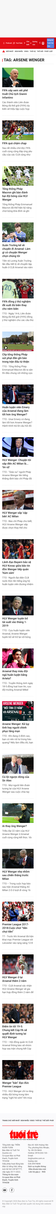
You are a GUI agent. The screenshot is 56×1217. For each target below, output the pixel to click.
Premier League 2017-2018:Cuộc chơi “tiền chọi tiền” (15, 928)
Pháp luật (49, 51)
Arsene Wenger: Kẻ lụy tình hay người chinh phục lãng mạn (15, 727)
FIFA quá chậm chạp (14, 143)
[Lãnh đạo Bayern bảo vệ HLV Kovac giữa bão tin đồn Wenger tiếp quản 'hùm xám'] (18, 549)
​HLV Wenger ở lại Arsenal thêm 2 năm (14, 979)
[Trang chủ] (3, 51)
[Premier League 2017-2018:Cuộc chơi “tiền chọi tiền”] (18, 911)
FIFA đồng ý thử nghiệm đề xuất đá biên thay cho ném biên (16, 305)
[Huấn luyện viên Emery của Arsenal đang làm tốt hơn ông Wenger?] (18, 394)
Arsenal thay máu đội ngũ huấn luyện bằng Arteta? (15, 675)
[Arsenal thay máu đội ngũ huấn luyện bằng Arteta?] (18, 658)
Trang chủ (6, 1121)
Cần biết (27, 43)
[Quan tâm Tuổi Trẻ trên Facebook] (11, 1190)
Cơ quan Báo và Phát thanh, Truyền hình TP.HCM (11, 1180)
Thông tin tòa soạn (10, 1175)
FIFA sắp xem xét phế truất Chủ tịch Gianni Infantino (15, 94)
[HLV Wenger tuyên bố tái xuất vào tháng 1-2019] (18, 605)
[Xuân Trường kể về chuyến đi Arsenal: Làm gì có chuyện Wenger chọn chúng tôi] (18, 232)
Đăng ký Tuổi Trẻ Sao (50, 43)
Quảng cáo (34, 43)
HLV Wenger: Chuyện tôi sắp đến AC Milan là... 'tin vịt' (16, 464)
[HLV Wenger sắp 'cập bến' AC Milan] (18, 500)
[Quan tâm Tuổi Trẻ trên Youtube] (4, 1190)
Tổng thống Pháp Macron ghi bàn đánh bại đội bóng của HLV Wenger (15, 194)
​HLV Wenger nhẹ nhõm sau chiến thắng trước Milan (16, 875)
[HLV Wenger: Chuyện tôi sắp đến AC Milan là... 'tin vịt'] (18, 447)
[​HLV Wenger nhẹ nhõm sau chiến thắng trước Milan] (18, 858)
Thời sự (33, 51)
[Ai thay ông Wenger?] (18, 813)
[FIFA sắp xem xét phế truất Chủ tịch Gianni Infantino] (18, 77)
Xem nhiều (19, 51)
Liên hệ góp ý (34, 1172)
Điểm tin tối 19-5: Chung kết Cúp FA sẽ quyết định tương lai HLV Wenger (14, 1032)
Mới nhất (10, 51)
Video (26, 51)
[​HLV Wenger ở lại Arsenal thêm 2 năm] (18, 964)
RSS (44, 1172)
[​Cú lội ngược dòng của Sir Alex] (18, 764)
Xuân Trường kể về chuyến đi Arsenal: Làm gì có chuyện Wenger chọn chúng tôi (16, 251)
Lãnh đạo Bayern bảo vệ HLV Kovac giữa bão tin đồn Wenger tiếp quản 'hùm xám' (16, 568)
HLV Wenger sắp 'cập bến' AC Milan (14, 514)
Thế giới (40, 51)
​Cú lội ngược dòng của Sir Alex (15, 778)
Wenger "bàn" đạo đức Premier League (15, 1084)
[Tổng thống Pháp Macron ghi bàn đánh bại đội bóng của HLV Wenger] (18, 176)
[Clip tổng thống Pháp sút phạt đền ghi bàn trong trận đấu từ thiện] (18, 341)
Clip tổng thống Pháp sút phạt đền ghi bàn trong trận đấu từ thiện (15, 358)
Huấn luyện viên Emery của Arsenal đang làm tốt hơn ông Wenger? (16, 411)
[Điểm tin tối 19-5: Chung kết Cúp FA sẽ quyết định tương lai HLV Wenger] (18, 1013)
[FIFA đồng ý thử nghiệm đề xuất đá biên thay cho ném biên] (18, 288)
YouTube (19, 43)
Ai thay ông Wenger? (14, 826)
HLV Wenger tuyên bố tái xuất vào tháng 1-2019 (15, 622)
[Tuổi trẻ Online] (24, 1134)
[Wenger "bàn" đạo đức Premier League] (18, 1070)
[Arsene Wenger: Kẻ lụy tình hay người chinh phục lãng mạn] (18, 711)
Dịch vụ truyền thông (37, 1166)
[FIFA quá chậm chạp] (18, 130)
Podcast (9, 43)
